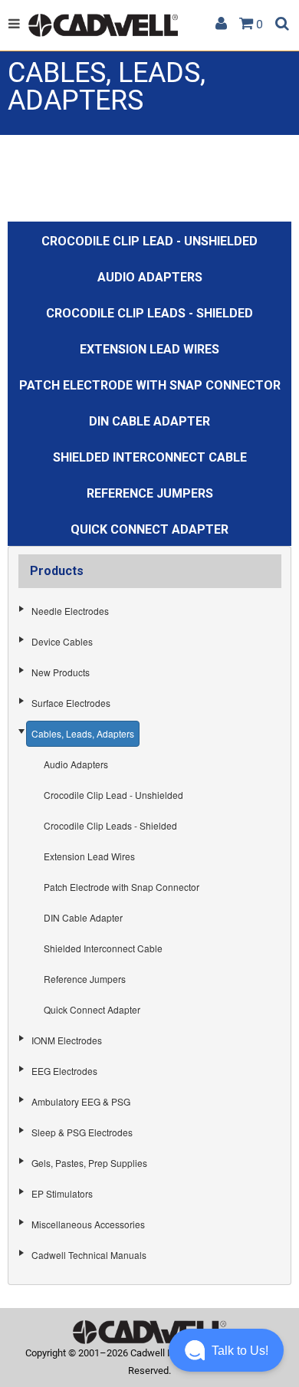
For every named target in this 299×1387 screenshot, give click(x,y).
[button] (226, 1350)
